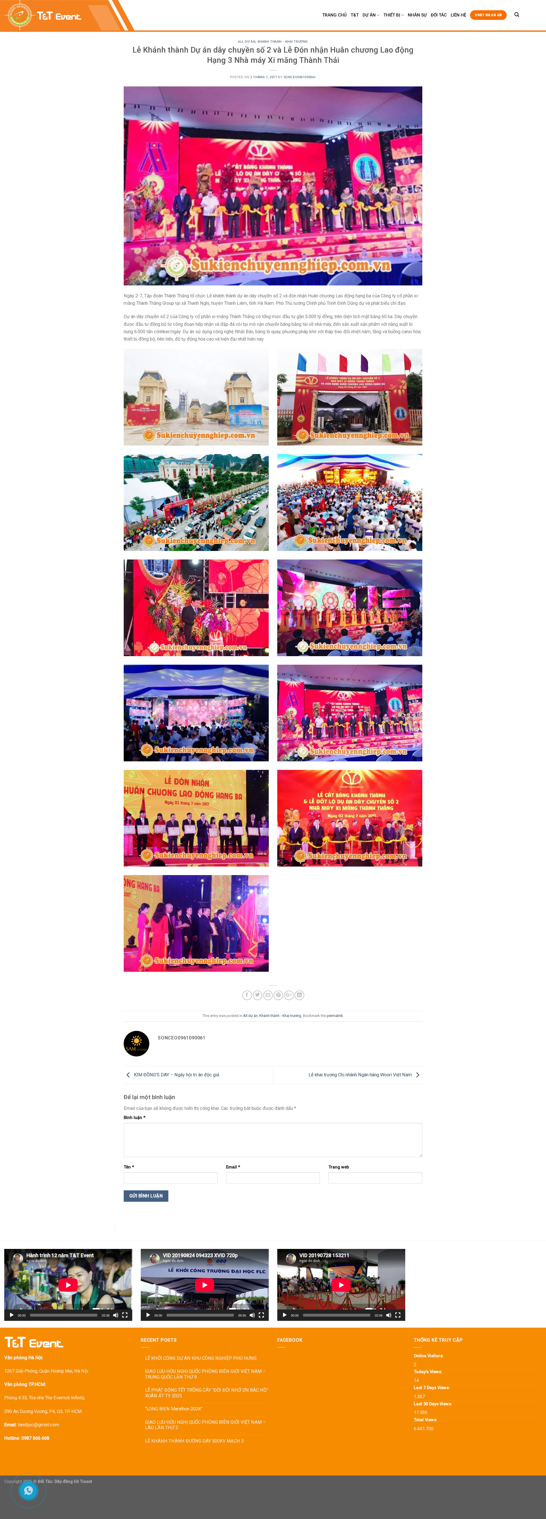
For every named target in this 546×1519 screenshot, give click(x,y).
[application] (68, 1285)
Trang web (338, 1167)
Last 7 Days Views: (432, 1387)
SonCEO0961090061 (300, 77)
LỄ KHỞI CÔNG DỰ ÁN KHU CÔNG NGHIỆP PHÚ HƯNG (201, 1358)
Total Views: (426, 1419)
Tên (129, 1167)
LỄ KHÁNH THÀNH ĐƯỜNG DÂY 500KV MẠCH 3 (194, 1441)
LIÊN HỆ (458, 15)
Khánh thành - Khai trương (283, 41)
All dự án (246, 41)
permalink (335, 1016)
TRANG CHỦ (334, 15)
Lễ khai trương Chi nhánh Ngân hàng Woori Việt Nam (361, 1074)
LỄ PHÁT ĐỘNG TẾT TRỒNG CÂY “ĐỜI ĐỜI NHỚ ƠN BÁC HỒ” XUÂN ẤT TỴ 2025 (206, 1392)
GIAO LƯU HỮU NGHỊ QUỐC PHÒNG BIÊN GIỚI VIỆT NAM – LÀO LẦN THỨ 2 (205, 1425)
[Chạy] (12, 1315)
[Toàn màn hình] (125, 1315)
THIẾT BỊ (391, 15)
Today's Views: (428, 1371)
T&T (355, 15)
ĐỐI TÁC (439, 15)
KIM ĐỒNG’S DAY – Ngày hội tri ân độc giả (176, 1074)
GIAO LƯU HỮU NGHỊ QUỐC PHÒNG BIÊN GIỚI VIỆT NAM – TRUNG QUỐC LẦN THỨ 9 (205, 1374)
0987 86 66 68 (488, 15)
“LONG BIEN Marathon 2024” (173, 1409)
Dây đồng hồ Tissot (73, 1481)
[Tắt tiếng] (116, 1315)
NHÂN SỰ (417, 15)
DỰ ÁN (369, 15)
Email (233, 1167)
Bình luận (134, 1117)
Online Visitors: (429, 1355)
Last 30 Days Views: (433, 1403)
